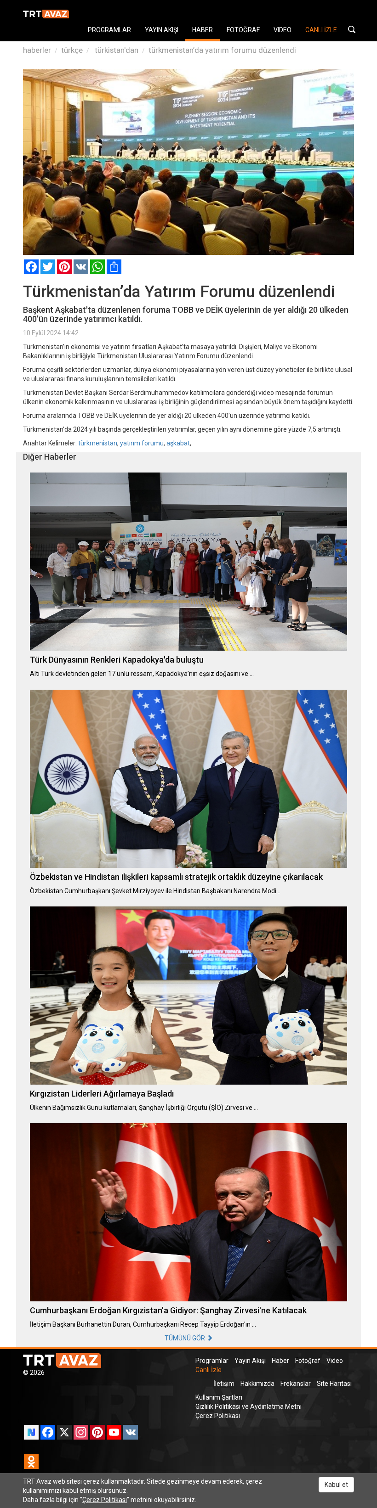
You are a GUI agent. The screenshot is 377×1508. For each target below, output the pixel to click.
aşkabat (178, 443)
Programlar (211, 1360)
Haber (280, 1360)
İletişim (223, 1383)
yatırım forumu (142, 443)
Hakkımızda (257, 1383)
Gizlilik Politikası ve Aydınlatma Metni (248, 1406)
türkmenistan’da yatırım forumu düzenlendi (222, 50)
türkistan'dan (115, 50)
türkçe (72, 50)
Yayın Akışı (250, 1360)
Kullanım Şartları (218, 1397)
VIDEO (282, 30)
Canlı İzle (208, 1369)
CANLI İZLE (321, 30)
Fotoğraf (307, 1360)
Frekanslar (295, 1383)
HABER (202, 30)
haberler (37, 50)
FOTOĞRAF (243, 30)
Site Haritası (334, 1383)
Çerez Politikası (217, 1415)
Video (334, 1360)
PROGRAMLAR (109, 30)
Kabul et (336, 1484)
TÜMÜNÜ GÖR (185, 1338)
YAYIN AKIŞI (161, 30)
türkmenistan (97, 443)
